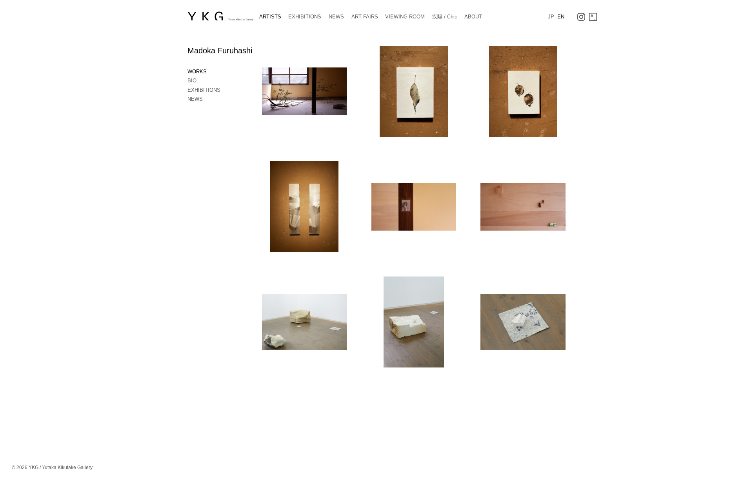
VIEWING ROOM (405, 17)
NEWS (336, 17)
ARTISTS (270, 17)
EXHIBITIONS (304, 17)
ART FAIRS (364, 17)
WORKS (197, 72)
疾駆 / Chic (444, 17)
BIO (191, 81)
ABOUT (473, 17)
